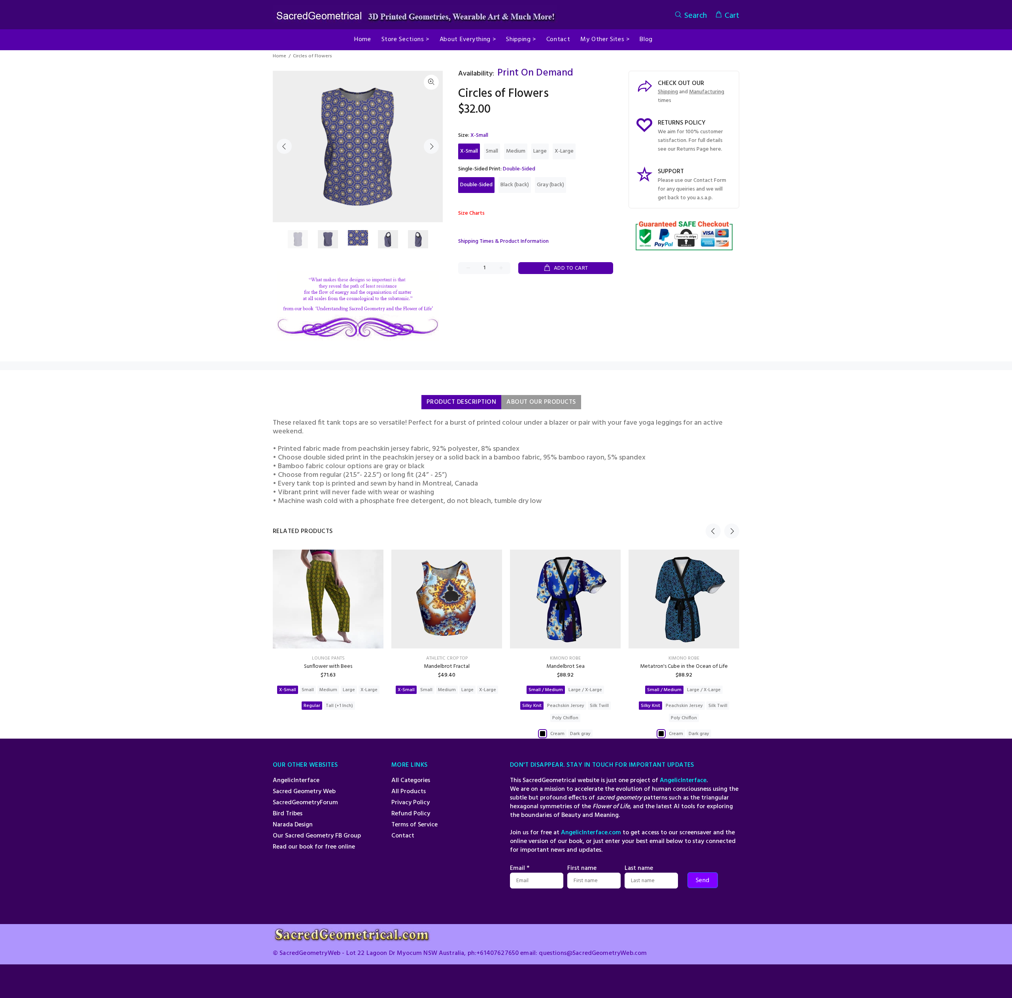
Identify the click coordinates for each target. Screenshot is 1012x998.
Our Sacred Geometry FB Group (317, 836)
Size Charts (471, 213)
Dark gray (580, 734)
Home (279, 56)
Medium (515, 151)
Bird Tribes (287, 814)
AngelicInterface (296, 780)
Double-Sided (476, 184)
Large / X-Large (585, 690)
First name (582, 868)
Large (540, 151)
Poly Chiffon (565, 718)
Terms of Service (414, 825)
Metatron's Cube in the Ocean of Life (684, 666)
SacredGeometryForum (305, 803)
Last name (639, 868)
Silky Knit (532, 706)
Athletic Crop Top (447, 658)
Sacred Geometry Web (304, 791)
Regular (312, 706)
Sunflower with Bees (328, 666)
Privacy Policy (410, 803)
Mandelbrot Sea (565, 666)
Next (431, 146)
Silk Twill (599, 706)
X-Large (564, 151)
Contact (402, 836)
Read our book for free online (314, 847)
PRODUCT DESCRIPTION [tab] (461, 402)
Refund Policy (410, 814)
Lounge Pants (328, 658)
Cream (557, 734)
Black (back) (514, 184)
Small (492, 151)
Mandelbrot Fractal (447, 666)
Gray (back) (550, 184)
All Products (408, 791)
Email (519, 868)
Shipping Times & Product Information (503, 241)
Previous (284, 146)
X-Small (469, 151)
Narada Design (293, 825)
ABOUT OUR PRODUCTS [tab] (541, 402)
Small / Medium (546, 690)
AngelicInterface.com (591, 833)
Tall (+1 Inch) (339, 706)
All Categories (410, 780)
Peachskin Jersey (565, 706)
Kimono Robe (565, 658)
